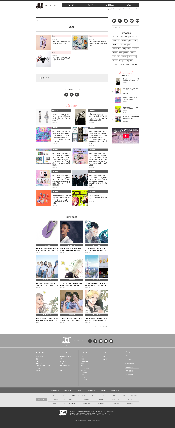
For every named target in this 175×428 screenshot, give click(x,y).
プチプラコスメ (132, 56)
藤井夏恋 (115, 52)
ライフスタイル (86, 352)
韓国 (61, 359)
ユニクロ (115, 60)
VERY (73, 395)
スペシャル (132, 9)
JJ (53, 395)
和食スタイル (134, 395)
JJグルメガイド (85, 368)
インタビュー (84, 379)
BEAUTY (90, 5)
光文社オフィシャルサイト (116, 390)
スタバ (128, 48)
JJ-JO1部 (115, 64)
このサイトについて (56, 390)
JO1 (129, 44)
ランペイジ (135, 48)
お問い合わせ (103, 390)
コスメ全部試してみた (65, 365)
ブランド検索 (129, 371)
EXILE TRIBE (123, 36)
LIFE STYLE (110, 5)
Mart (104, 395)
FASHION (71, 5)
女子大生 (124, 56)
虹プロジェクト (133, 40)
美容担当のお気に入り (65, 356)
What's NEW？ (39, 356)
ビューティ (63, 352)
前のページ (46, 78)
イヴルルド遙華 (116, 48)
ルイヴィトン (116, 40)
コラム (83, 377)
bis (124, 395)
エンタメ (83, 370)
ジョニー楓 (134, 64)
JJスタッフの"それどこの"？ (43, 365)
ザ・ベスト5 (39, 363)
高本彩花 (133, 52)
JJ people (109, 9)
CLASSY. (63, 395)
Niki (118, 56)
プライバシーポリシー (69, 390)
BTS (131, 60)
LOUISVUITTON (133, 36)
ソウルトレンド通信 (124, 64)
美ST (114, 395)
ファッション (40, 352)
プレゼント (38, 370)
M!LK (120, 52)
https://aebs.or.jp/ (109, 414)
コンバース (115, 36)
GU (120, 60)
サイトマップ (81, 390)
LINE (114, 56)
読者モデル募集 (130, 363)
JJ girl (129, 5)
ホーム (37, 20)
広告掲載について (92, 390)
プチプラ (38, 368)
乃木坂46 (125, 60)
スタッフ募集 (129, 367)
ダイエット (115, 44)
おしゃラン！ (106, 359)
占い (120, 9)
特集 (37, 359)
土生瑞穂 (126, 52)
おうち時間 (123, 44)
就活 (124, 48)
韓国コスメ (124, 40)
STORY (83, 395)
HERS (93, 395)
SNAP (37, 361)
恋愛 (82, 374)
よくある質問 (129, 374)
